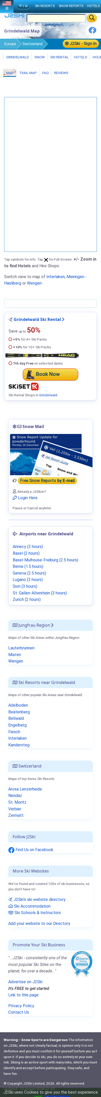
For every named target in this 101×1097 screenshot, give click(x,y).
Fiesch (14, 731)
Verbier (14, 808)
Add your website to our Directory (39, 923)
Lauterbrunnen (21, 648)
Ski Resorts (45, 6)
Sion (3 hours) (25, 586)
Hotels (80, 57)
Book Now (48, 374)
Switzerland (32, 44)
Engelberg (17, 725)
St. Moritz (17, 802)
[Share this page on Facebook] (92, 32)
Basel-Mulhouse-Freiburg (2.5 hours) (45, 560)
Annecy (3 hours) (28, 546)
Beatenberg (19, 711)
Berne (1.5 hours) (28, 566)
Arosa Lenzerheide (25, 789)
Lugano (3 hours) (28, 579)
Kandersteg (19, 745)
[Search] (92, 18)
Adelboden (18, 705)
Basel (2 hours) (26, 553)
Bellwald (16, 718)
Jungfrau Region (33, 625)
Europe (10, 44)
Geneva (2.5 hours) (29, 573)
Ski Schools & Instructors (37, 912)
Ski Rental (59, 57)
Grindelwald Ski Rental (37, 319)
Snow (39, 57)
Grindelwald (17, 57)
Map (9, 73)
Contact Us (18, 1012)
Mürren (14, 654)
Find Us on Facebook (34, 849)
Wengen (34, 283)
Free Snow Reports (47, 480)
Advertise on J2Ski (25, 981)
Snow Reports (71, 6)
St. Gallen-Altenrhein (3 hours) (40, 593)
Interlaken (55, 276)
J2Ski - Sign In (83, 43)
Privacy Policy (21, 1005)
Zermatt (16, 815)
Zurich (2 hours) (27, 599)
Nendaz (15, 795)
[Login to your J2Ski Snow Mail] (50, 454)
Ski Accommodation (32, 906)
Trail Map (27, 73)
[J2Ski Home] (14, 16)
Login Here (27, 497)
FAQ (45, 73)
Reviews (60, 73)
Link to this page (23, 995)
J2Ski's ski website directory (39, 899)
